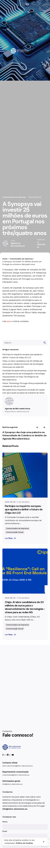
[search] (45, 343)
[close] (43, 842)
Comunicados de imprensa (14, 197)
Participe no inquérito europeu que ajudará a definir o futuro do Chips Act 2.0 (24, 509)
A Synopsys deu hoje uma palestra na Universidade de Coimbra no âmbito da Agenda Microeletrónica (24, 435)
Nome (4, 822)
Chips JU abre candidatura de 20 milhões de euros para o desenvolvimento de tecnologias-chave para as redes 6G (23, 364)
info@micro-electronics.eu (12, 784)
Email (4, 831)
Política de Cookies (24, 843)
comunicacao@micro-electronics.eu (15, 775)
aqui (9, 321)
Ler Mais (9, 538)
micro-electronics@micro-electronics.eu (17, 766)
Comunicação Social (14, 532)
